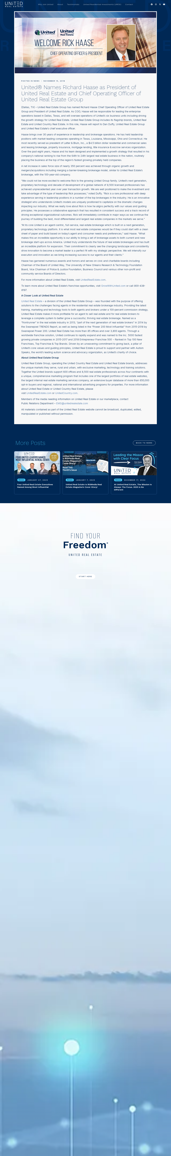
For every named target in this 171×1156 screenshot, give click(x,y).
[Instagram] (156, 4)
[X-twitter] (160, 4)
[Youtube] (164, 4)
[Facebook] (151, 4)
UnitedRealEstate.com (93, 279)
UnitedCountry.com (66, 393)
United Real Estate (31, 301)
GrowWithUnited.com (113, 285)
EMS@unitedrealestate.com (72, 403)
